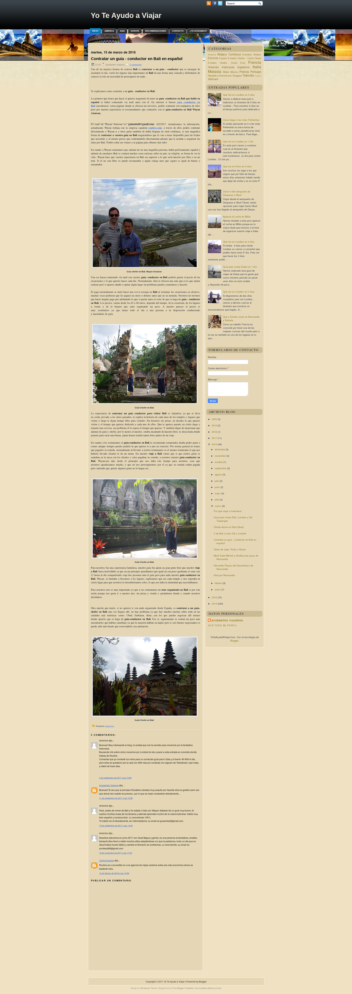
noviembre (220, 456)
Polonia (244, 72)
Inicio (95, 30)
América (109, 30)
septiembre (221, 468)
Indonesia (109, 726)
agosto (219, 474)
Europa (135, 30)
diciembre (220, 449)
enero (218, 589)
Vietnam (213, 79)
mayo (218, 493)
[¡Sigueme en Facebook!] (214, 4)
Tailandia (248, 75)
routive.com (155, 128)
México (234, 72)
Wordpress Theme (148, 987)
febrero (219, 583)
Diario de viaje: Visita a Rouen (230, 549)
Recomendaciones (155, 30)
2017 (215, 438)
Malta (226, 72)
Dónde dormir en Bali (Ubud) (229, 527)
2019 (215, 425)
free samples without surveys (208, 987)
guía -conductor (186, 102)
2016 (215, 444)
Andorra (212, 54)
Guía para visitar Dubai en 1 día (240, 267)
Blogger (234, 640)
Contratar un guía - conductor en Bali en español (136, 58)
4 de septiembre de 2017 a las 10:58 (115, 777)
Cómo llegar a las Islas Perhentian (241, 120)
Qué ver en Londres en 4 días (238, 241)
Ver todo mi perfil (222, 625)
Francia (254, 62)
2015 (215, 597)
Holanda (213, 67)
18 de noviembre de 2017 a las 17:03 (115, 852)
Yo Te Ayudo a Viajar (126, 15)
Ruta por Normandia (224, 575)
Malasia (214, 71)
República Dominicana (220, 75)
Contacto (178, 30)
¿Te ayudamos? (198, 30)
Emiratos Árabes (251, 54)
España (223, 58)
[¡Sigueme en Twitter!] (220, 4)
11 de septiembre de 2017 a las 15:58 (116, 798)
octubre (219, 462)
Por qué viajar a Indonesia (227, 511)
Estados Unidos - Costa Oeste (244, 58)
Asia (122, 30)
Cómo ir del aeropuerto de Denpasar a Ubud (236, 193)
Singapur (237, 75)
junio (217, 487)
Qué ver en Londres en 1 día (238, 141)
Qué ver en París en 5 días (237, 166)
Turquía (258, 75)
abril (217, 499)
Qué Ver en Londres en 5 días (239, 95)
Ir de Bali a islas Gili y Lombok (230, 533)
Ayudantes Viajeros (109, 785)
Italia (257, 66)
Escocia (213, 58)
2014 (215, 603)
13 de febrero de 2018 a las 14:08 (114, 873)
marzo (218, 506)
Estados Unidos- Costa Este (226, 62)
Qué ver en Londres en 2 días (238, 291)
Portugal (255, 72)
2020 (215, 419)
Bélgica (222, 54)
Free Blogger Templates (183, 987)
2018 (215, 432)
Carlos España (106, 860)
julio (217, 481)
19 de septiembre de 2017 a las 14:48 (116, 825)
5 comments (136, 65)
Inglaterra (243, 67)
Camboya (234, 54)
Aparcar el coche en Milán (237, 216)
